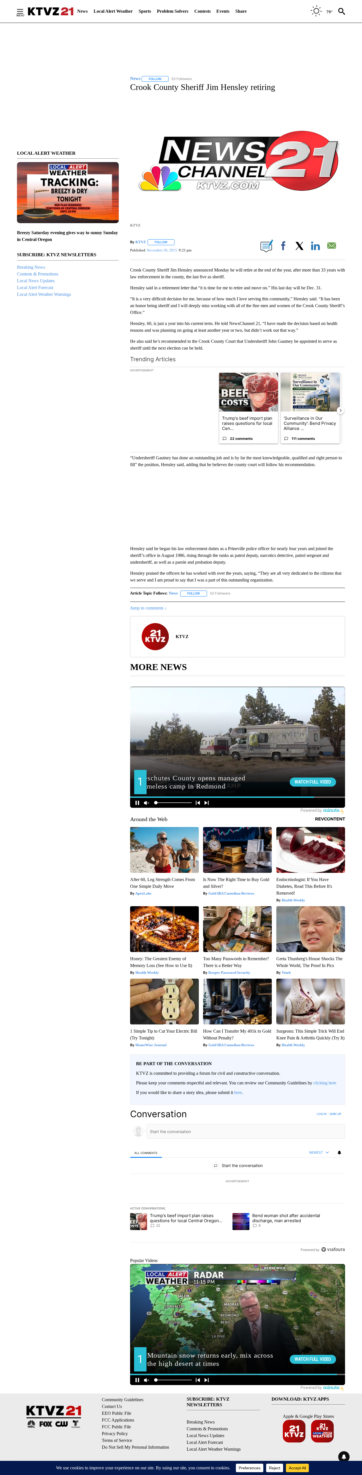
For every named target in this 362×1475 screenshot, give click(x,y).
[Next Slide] (340, 410)
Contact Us (112, 1406)
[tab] (146, 1152)
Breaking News (31, 267)
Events (222, 11)
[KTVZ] (50, 11)
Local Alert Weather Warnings (44, 294)
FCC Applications (118, 1420)
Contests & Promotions (37, 274)
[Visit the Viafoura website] (333, 1249)
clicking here (324, 1082)
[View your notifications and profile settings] (339, 1152)
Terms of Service (117, 1440)
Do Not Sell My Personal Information (135, 1447)
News (82, 11)
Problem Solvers (172, 11)
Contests (202, 11)
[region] (237, 1181)
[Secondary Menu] (24, 11)
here (238, 1092)
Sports (145, 11)
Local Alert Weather (113, 11)
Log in (322, 1114)
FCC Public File (116, 1426)
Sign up (335, 1114)
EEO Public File (116, 1413)
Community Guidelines (122, 1399)
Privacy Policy (115, 1433)
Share (241, 11)
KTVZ (140, 242)
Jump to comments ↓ (148, 608)
